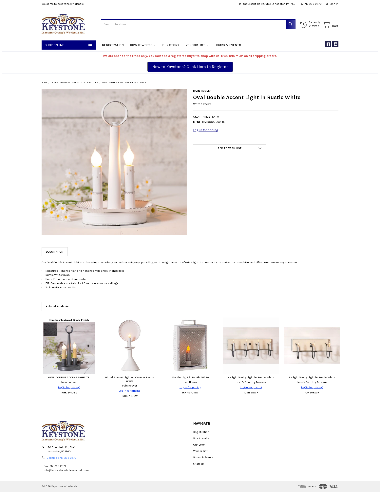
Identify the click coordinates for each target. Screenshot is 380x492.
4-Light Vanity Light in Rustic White (251, 377)
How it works (141, 45)
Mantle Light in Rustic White (190, 377)
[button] (190, 67)
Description (54, 251)
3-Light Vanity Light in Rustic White (312, 377)
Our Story (170, 45)
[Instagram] (335, 44)
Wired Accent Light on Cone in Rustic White (129, 379)
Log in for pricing (205, 130)
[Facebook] (328, 44)
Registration (113, 45)
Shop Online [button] (54, 45)
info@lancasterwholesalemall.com (66, 470)
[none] (114, 162)
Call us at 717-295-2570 (62, 457)
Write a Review (202, 104)
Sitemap (198, 463)
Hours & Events (228, 45)
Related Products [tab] (57, 306)
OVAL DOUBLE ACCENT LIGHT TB (69, 377)
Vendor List (195, 45)
